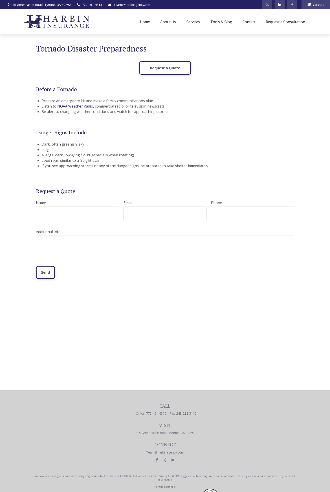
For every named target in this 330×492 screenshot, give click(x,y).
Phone (216, 202)
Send (45, 272)
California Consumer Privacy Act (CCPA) (156, 476)
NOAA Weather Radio (75, 106)
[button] (145, 22)
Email (127, 202)
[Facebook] (292, 4)
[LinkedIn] (280, 4)
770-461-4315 (92, 4)
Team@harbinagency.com (132, 4)
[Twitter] (267, 4)
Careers (318, 4)
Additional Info (48, 231)
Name (41, 202)
